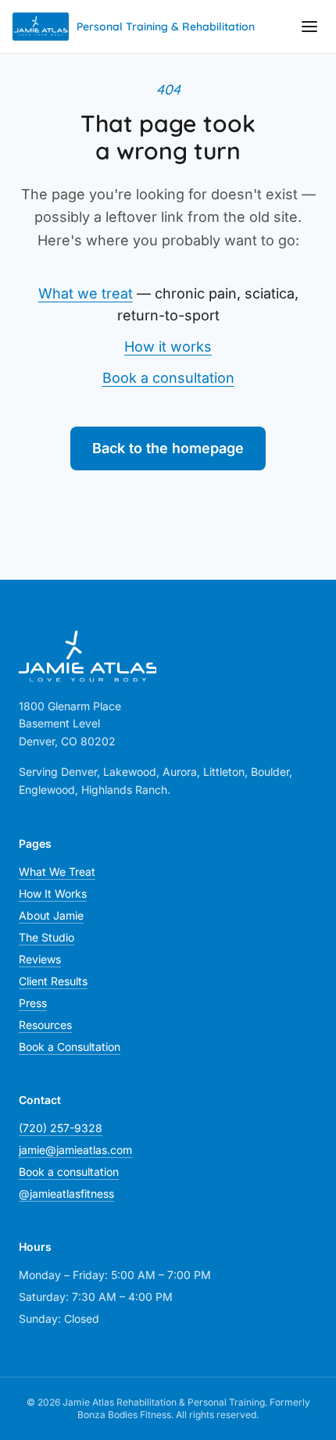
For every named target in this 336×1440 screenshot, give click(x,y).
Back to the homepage (168, 448)
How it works (168, 346)
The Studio (46, 937)
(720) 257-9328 (60, 1127)
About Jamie (51, 915)
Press (33, 1002)
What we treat (85, 293)
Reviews (40, 959)
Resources (45, 1024)
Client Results (53, 981)
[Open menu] (309, 26)
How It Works (53, 893)
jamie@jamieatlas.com (75, 1149)
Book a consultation (168, 378)
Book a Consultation (69, 1046)
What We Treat (57, 871)
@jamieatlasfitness (66, 1193)
